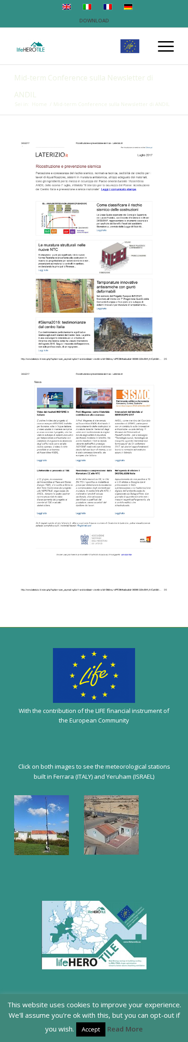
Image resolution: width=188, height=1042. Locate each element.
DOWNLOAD (94, 20)
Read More (125, 1028)
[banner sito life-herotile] (78, 46)
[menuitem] (161, 46)
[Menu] (161, 46)
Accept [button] (91, 1029)
